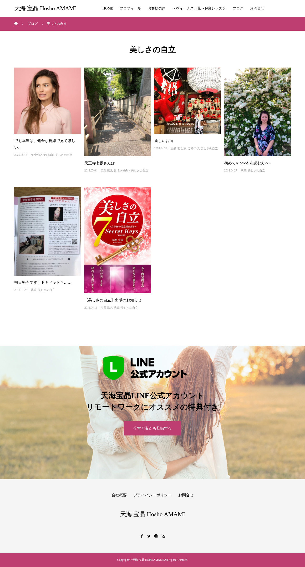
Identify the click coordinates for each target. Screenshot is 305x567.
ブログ (238, 8)
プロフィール (130, 8)
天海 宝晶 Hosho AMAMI (45, 8)
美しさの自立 (63, 154)
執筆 (51, 154)
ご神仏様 (193, 148)
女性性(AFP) (39, 154)
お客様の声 (157, 8)
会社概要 (119, 495)
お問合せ (257, 8)
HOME (107, 8)
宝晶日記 (106, 170)
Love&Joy (124, 170)
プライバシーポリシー (152, 495)
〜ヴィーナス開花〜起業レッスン (199, 8)
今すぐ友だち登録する (152, 428)
